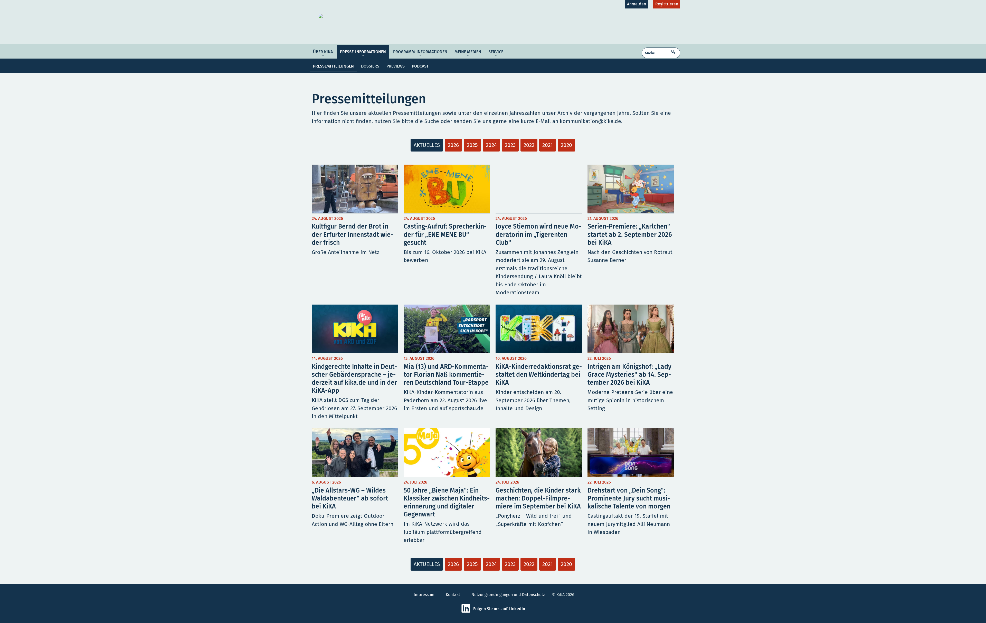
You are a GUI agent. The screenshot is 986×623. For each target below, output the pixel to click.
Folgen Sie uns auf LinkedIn (499, 608)
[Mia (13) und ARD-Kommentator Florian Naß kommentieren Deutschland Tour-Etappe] (447, 364)
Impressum (424, 594)
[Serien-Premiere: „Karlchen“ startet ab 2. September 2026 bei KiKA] (630, 232)
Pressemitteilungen (333, 66)
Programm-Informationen (420, 51)
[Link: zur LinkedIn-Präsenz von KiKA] (467, 611)
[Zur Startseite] (359, 16)
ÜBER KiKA (323, 51)
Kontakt (453, 594)
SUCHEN (674, 50)
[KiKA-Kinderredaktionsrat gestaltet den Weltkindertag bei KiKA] (539, 364)
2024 (491, 145)
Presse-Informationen (363, 51)
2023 (510, 145)
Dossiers (370, 66)
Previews (395, 66)
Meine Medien (467, 51)
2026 (453, 145)
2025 (472, 145)
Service (495, 51)
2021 (547, 145)
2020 (566, 145)
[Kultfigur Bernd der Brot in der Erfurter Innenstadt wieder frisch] (355, 232)
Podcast (420, 66)
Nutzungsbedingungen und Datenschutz (508, 594)
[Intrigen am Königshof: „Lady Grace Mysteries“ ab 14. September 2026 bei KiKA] (630, 364)
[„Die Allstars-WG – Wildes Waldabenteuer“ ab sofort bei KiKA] (355, 487)
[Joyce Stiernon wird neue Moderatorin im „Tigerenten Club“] (539, 232)
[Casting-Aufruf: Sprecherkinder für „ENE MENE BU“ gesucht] (447, 232)
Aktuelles (427, 145)
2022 (529, 145)
